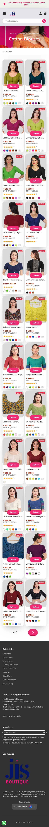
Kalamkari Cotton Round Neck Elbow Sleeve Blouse (13, 319)
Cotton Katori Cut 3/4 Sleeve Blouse (36, 82)
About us (6, 672)
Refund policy (7, 661)
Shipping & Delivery (10, 665)
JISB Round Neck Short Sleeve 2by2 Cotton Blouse (13, 129)
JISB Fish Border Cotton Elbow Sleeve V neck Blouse (36, 271)
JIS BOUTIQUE (27, 822)
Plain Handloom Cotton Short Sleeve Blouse (13, 271)
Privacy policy (7, 657)
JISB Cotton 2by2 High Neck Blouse (13, 224)
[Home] (12, 13)
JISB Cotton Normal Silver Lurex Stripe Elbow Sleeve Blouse (13, 508)
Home (12, 34)
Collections (21, 34)
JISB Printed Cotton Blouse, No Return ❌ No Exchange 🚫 (13, 413)
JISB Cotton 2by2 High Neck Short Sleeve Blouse (36, 556)
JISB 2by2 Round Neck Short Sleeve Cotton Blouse (36, 129)
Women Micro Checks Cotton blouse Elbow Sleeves (36, 413)
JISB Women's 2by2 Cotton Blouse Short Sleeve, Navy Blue (36, 224)
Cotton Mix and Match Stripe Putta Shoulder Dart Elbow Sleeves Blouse (13, 556)
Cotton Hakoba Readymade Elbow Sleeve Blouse (36, 319)
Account (40, 13)
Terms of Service (9, 680)
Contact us (6, 654)
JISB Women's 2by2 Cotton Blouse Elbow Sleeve (13, 82)
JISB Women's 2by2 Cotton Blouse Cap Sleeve (36, 461)
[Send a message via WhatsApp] (4, 823)
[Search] (44, 21)
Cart (45, 13)
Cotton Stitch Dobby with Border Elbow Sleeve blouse (36, 508)
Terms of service (9, 668)
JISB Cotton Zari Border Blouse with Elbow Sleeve (13, 461)
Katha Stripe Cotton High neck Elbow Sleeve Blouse (13, 366)
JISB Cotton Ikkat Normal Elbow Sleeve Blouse (36, 603)
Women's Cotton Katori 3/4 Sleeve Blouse (13, 177)
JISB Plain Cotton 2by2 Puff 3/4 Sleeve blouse (36, 177)
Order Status (7, 676)
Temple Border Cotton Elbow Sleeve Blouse (36, 366)
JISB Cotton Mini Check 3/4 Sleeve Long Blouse (13, 603)
